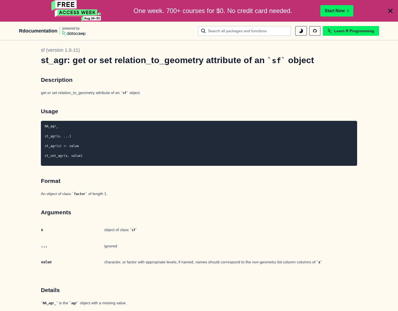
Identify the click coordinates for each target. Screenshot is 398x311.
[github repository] (315, 31)
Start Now (335, 10)
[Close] (390, 10)
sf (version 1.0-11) (60, 50)
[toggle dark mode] (301, 31)
